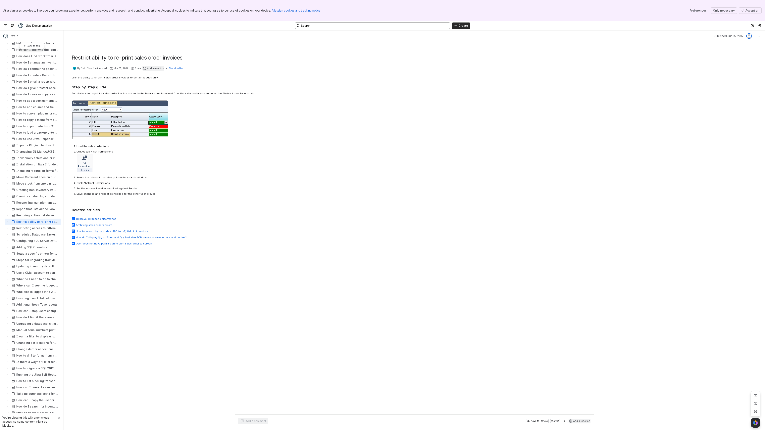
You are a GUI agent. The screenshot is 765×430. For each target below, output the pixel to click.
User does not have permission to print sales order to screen (114, 243)
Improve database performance (96, 218)
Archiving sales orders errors (94, 225)
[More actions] (58, 36)
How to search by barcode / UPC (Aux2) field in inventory (112, 231)
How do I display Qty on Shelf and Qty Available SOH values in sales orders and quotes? (131, 237)
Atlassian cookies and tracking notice (296, 10)
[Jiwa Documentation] (21, 25)
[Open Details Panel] (755, 404)
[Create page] (755, 411)
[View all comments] (755, 396)
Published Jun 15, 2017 (728, 36)
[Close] (58, 418)
